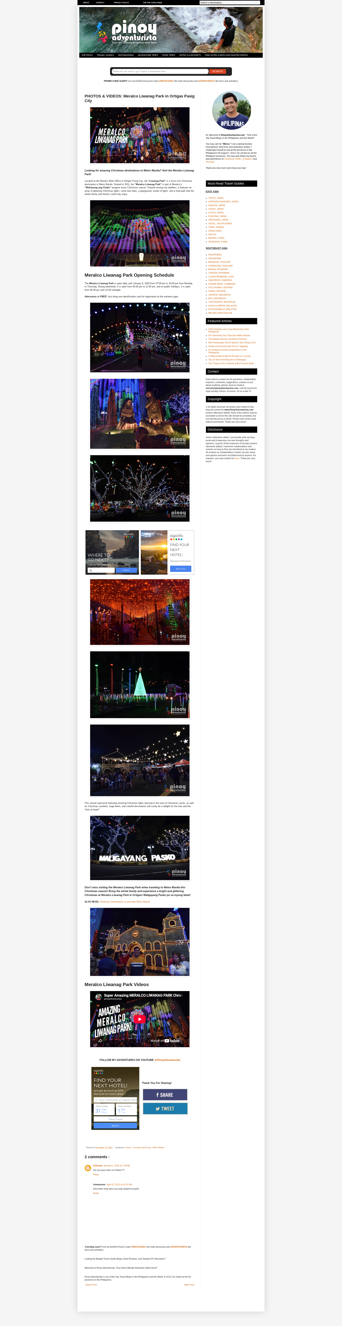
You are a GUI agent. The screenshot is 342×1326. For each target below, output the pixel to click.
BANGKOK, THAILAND (219, 262)
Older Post (189, 1285)
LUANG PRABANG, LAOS (221, 276)
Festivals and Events (142, 1147)
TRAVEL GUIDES (105, 55)
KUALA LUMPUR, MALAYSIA (222, 305)
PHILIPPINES (215, 255)
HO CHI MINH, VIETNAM (220, 287)
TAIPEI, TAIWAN (216, 227)
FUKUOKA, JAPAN (217, 216)
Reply (96, 1174)
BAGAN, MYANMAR (218, 269)
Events (128, 1147)
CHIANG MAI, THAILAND (220, 266)
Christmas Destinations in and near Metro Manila (125, 901)
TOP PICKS (87, 55)
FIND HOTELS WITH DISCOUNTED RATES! (226, 55)
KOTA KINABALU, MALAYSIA (222, 309)
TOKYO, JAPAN (216, 198)
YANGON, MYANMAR (218, 273)
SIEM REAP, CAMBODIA (220, 280)
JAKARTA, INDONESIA (219, 295)
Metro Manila (158, 1147)
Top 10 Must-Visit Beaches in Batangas (227, 359)
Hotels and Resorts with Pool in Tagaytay (228, 346)
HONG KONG (215, 231)
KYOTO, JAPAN (216, 212)
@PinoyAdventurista (167, 1059)
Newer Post (91, 1285)
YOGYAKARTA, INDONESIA (221, 302)
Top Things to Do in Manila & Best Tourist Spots (231, 363)
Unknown (98, 1165)
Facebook (229, 159)
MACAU (212, 234)
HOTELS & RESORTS (190, 55)
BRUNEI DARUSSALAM (220, 313)
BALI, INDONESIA (217, 298)
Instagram (248, 159)
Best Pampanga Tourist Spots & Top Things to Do (232, 342)
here (237, 458)
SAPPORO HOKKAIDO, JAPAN (223, 201)
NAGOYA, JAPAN (216, 205)
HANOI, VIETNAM (217, 291)
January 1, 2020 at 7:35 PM (117, 1165)
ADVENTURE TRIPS (148, 55)
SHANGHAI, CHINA (217, 242)
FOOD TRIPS (168, 55)
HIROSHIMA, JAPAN (218, 220)
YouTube (210, 162)
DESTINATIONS (126, 55)
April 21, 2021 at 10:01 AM (119, 1184)
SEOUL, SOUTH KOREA (220, 223)
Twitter (238, 159)
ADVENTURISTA (206, 81)
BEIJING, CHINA (216, 238)
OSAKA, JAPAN (216, 209)
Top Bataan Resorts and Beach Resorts (227, 339)
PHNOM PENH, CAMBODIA (221, 284)
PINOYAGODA (166, 81)
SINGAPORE (214, 258)
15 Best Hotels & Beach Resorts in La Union (229, 356)
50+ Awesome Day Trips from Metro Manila (229, 335)
